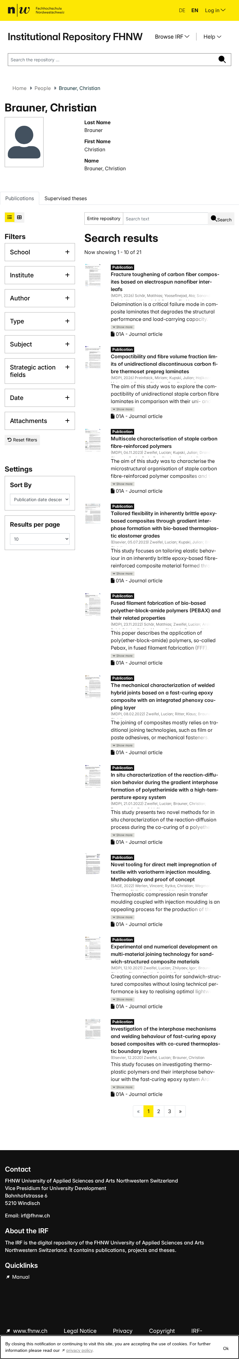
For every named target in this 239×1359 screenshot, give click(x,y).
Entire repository (103, 218)
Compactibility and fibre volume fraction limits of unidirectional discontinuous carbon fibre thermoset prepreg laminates (164, 363)
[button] (122, 327)
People (43, 88)
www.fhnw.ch (30, 1331)
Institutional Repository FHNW (75, 37)
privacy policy (79, 1350)
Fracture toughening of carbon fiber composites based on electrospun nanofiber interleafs (165, 281)
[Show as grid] (19, 217)
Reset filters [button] (24, 439)
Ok (226, 1348)
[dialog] (119, 1347)
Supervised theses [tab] (66, 198)
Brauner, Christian (105, 168)
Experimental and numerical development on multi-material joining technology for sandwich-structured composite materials (164, 954)
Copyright (162, 1331)
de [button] (182, 10)
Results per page (35, 524)
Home (19, 88)
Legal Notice (81, 1331)
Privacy (123, 1331)
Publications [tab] (19, 198)
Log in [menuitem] (213, 10)
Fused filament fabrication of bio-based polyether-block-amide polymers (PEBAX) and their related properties (166, 610)
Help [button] (210, 36)
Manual (20, 1277)
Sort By (21, 485)
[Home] (36, 10)
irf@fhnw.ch (35, 1215)
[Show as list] (10, 217)
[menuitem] (174, 36)
